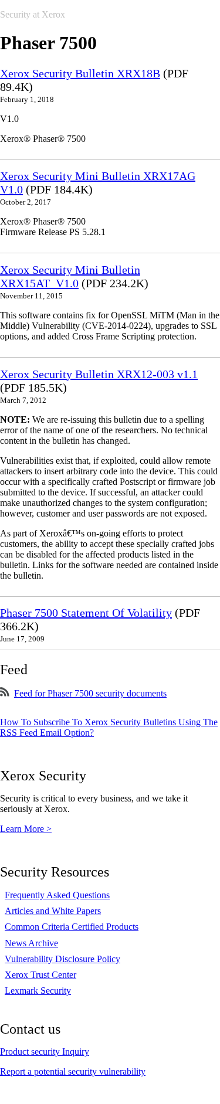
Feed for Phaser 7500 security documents (90, 693)
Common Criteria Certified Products (71, 927)
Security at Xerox (32, 14)
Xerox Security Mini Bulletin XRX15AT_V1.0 (70, 276)
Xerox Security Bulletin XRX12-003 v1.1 (99, 374)
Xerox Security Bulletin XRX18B (80, 73)
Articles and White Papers (53, 911)
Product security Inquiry (44, 1052)
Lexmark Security (38, 991)
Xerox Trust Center (40, 975)
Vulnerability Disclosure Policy (62, 959)
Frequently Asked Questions (57, 895)
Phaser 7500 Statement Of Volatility (86, 612)
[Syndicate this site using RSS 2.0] (4, 693)
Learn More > (26, 829)
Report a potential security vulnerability (72, 1071)
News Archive (31, 943)
